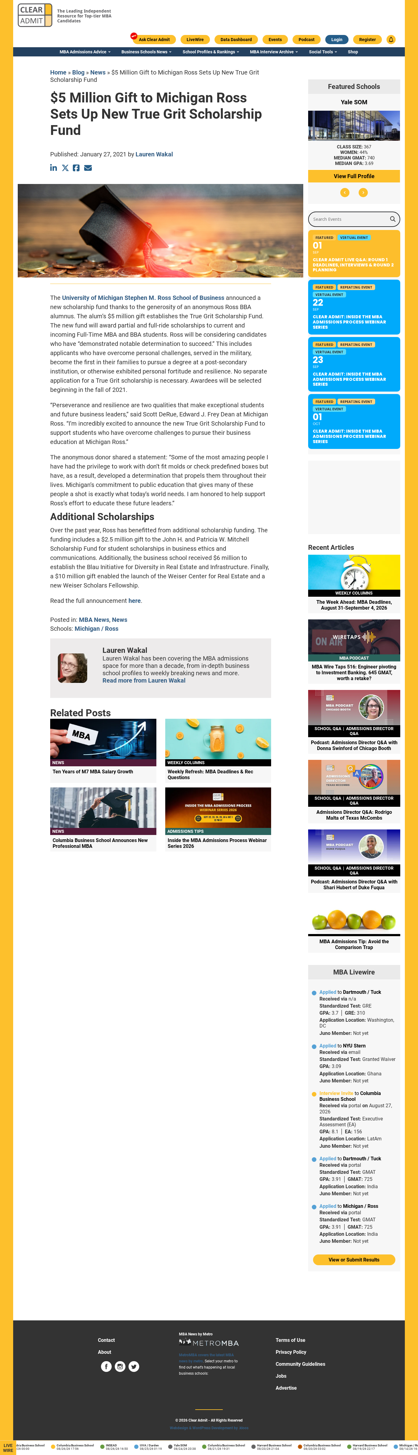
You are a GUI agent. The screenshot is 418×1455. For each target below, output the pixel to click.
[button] (345, 192)
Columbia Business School (62, 1445)
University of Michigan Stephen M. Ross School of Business (143, 297)
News (98, 72)
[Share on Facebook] (76, 168)
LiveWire (8, 1448)
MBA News (94, 619)
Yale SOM (167, 1445)
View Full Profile (354, 176)
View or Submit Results (354, 1260)
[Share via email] (88, 168)
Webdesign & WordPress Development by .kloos (209, 1428)
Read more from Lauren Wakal (144, 680)
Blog (78, 72)
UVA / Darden (136, 1445)
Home (58, 72)
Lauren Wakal (154, 154)
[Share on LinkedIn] (54, 168)
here (135, 600)
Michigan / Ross (96, 628)
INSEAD (98, 1445)
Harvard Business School (261, 1445)
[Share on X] (65, 168)
